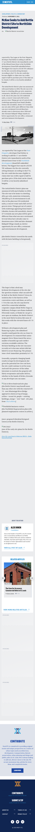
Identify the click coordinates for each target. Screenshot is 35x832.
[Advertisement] (17, 263)
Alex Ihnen (7, 122)
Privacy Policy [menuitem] (22, 814)
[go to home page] (7, 2)
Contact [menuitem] (5, 814)
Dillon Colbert (10, 593)
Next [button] (32, 578)
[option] (17, 580)
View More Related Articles (15, 610)
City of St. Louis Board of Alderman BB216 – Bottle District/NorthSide (17, 437)
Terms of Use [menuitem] (22, 810)
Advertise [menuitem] (5, 810)
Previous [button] (3, 578)
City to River (10, 401)
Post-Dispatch (27, 57)
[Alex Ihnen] (7, 528)
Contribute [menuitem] (17, 794)
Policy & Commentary (18, 14)
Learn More (17, 770)
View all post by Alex (13, 548)
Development (6, 14)
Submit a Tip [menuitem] (17, 801)
